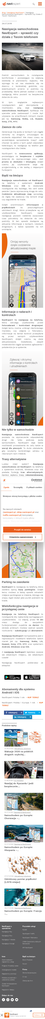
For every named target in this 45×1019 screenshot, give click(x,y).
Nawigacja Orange (8, 943)
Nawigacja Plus (7, 936)
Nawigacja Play (7, 932)
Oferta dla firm (27, 981)
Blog (3, 13)
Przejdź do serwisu (22, 530)
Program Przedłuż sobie (10, 966)
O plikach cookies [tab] (34, 487)
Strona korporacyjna (29, 973)
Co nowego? (19, 780)
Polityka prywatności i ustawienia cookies (9, 979)
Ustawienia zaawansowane (21, 537)
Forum (24, 964)
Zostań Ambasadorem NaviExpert (9, 985)
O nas (24, 977)
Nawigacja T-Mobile (8, 940)
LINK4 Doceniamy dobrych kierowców (31, 942)
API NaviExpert (27, 947)
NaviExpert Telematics (30, 938)
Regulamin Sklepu (8, 990)
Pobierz (37, 1015)
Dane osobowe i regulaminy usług (8, 961)
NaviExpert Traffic (28, 934)
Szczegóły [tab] (18, 487)
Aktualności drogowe (22, 749)
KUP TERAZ (33, 697)
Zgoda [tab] (6, 487)
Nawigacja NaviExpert (15, 13)
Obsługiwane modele (9, 970)
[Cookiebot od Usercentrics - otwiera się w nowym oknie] (31, 480)
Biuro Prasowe (27, 960)
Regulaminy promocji (9, 974)
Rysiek (24, 930)
